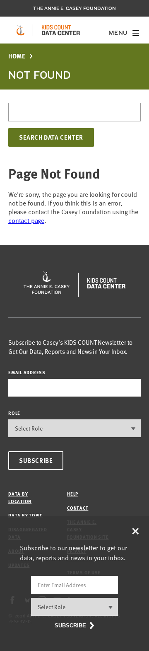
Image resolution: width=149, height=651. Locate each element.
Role (14, 413)
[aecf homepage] (20, 30)
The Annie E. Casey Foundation (74, 8)
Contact (77, 508)
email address (27, 372)
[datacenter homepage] (61, 30)
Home (16, 56)
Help (72, 494)
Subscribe (36, 460)
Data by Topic (25, 515)
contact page (26, 220)
